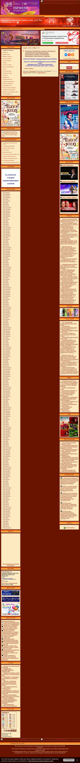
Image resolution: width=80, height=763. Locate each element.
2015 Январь (6, 294)
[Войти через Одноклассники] (72, 54)
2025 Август (6, 506)
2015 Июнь (6, 302)
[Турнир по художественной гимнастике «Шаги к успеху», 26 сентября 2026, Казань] (69, 159)
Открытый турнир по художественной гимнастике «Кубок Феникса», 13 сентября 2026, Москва (68, 230)
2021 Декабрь (6, 432)
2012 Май (5, 241)
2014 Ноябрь (6, 291)
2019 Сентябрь (7, 387)
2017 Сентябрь (7, 347)
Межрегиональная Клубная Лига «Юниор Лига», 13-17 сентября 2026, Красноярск (68, 260)
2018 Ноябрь (6, 371)
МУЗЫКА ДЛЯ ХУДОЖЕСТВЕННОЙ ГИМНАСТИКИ (7, 670)
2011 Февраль (6, 216)
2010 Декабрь (6, 212)
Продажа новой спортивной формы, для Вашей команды (68, 450)
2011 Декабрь (6, 232)
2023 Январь (6, 454)
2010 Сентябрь (7, 207)
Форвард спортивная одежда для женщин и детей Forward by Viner (11, 674)
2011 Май (5, 221)
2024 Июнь (6, 482)
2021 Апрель (6, 419)
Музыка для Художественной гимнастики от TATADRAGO (11, 624)
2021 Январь (6, 414)
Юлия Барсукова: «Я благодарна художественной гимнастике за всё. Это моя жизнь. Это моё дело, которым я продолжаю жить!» (69, 358)
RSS (78, 25)
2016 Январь (6, 314)
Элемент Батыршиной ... (69, 181)
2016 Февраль (7, 316)
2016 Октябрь (6, 329)
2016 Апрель (6, 319)
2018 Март (6, 357)
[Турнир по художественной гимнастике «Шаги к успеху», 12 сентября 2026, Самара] (11, 125)
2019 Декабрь (6, 392)
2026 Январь (6, 514)
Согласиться (68, 760)
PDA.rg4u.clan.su (70, 527)
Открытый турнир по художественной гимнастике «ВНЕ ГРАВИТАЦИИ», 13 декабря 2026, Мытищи (68, 295)
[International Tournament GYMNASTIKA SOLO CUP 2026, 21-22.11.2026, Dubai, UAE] (11, 136)
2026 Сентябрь (7, 527)
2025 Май (5, 501)
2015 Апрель (6, 299)
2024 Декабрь (6, 492)
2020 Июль (6, 404)
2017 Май (5, 341)
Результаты (6, 152)
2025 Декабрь (6, 512)
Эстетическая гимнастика (10, 162)
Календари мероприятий (10, 143)
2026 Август (6, 526)
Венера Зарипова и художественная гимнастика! (10, 639)
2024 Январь (6, 474)
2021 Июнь (6, 422)
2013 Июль (6, 264)
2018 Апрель (6, 359)
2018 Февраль (7, 356)
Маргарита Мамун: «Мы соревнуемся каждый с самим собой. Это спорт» (10, 647)
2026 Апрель (6, 519)
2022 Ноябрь (6, 451)
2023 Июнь (6, 462)
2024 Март (6, 477)
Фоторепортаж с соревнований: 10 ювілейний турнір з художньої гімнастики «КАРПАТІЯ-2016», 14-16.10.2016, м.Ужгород (68, 505)
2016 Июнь (6, 322)
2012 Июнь (6, 242)
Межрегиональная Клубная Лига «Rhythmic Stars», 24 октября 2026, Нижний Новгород (68, 255)
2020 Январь (6, 394)
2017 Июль (6, 344)
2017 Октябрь (6, 349)
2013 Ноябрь (6, 271)
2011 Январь (6, 214)
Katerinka (25, 72)
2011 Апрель (6, 219)
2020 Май (5, 401)
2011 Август (6, 226)
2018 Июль (6, 364)
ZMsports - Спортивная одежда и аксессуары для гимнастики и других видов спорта (9, 683)
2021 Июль (6, 424)
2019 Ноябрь (6, 391)
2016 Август (6, 326)
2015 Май (5, 301)
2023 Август (6, 466)
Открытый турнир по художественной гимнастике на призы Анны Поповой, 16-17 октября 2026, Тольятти (69, 283)
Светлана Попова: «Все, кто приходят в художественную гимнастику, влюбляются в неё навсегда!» (69, 364)
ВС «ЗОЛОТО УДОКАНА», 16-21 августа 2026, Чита (69, 402)
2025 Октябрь (6, 509)
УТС (4, 150)
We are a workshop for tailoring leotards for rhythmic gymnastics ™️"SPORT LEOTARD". (9, 701)
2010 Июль (6, 204)
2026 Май (5, 521)
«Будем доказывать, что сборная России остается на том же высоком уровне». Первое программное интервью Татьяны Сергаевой (69, 342)
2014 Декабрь (6, 292)
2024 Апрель (6, 479)
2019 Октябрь (6, 389)
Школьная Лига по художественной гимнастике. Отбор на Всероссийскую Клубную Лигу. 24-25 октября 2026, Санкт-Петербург (68, 249)
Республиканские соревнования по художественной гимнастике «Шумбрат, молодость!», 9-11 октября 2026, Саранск (68, 289)
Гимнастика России (8, 156)
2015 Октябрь (6, 309)
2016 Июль (6, 324)
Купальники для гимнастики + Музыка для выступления (69, 459)
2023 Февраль (7, 456)
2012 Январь (6, 234)
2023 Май (5, 461)
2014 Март (6, 277)
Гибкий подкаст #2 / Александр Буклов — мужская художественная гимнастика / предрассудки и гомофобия (10, 633)
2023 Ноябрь (6, 471)
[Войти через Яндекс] (69, 54)
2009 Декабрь (6, 194)
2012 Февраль (7, 236)
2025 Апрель (6, 499)
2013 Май (5, 261)
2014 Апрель (6, 279)
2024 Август (6, 486)
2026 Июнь (6, 522)
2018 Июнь (6, 362)
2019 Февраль (7, 376)
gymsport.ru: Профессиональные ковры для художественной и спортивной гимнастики (10, 691)
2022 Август (6, 446)
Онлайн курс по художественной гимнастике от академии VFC (69, 454)
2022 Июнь (6, 442)
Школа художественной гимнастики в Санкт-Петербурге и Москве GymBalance (10, 696)
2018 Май (5, 361)
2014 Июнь (6, 282)
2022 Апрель (6, 439)
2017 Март (6, 337)
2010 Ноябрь (6, 211)
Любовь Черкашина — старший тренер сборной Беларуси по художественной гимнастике (10, 657)
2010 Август (6, 206)
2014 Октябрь (6, 289)
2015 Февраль (7, 296)
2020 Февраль (7, 396)
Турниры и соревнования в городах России (68, 405)
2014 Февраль (7, 276)
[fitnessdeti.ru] (60, 44)
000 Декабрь (6, 192)
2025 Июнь (6, 502)
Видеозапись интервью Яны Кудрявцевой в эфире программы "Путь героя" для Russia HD (10, 652)
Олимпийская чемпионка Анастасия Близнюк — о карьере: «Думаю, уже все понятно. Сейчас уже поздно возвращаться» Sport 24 (68, 349)
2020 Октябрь (6, 409)
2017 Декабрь (6, 352)
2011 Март (6, 217)
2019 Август (6, 386)
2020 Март (6, 397)
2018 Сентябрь (7, 367)
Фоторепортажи (7, 160)
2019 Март (6, 377)
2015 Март (6, 297)
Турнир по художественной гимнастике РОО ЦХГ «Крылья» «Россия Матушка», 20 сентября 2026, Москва (69, 225)
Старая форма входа (69, 58)
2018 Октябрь (6, 369)
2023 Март (6, 457)
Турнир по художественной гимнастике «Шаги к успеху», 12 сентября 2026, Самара (69, 235)
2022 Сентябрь (7, 447)
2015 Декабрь (6, 312)
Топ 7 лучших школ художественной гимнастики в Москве (68, 324)
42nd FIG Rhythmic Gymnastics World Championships (66, 408)
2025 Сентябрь (7, 507)
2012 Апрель (6, 239)
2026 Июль (6, 524)
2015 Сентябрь (7, 307)
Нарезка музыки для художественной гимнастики (11, 621)
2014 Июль (6, 284)
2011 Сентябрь (7, 227)
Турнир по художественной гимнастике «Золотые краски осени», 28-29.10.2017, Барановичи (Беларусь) (68, 488)
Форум (9, 28)
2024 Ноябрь (6, 491)
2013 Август (6, 266)
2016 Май (5, 321)
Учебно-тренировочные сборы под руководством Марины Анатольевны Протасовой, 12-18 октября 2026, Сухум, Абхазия (68, 272)
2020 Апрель (6, 399)
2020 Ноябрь (6, 411)
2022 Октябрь (6, 449)
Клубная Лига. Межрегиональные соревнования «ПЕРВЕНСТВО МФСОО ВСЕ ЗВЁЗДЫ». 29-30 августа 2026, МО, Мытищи (68, 241)
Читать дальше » (29, 68)
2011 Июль (6, 224)
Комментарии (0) (41, 72)
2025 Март (6, 497)
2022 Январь (6, 434)
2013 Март (6, 257)
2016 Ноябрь (6, 331)
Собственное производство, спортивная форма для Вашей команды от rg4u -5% (69, 447)
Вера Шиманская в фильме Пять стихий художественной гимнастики (10, 643)
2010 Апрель (6, 201)
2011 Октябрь (6, 229)
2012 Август (6, 246)
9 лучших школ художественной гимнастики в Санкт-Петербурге (68, 328)
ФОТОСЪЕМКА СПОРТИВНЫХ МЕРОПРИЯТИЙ (69, 457)
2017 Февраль (7, 336)
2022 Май (5, 441)
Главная (3, 28)
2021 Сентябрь (7, 427)
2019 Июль (6, 384)
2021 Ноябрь (6, 431)
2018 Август (6, 366)
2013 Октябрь (6, 269)
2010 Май (5, 202)
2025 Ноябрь (6, 511)
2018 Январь (6, 354)
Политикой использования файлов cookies (41, 761)
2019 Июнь (6, 382)
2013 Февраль (7, 256)
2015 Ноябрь (6, 311)
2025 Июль (6, 504)
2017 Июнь (6, 342)
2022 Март (6, 437)
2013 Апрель (6, 259)
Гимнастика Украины (9, 158)
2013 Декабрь (6, 272)
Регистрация (14, 28)
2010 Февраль (7, 197)
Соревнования (7, 146)
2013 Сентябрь (7, 267)
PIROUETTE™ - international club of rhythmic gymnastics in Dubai (10, 678)
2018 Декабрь (6, 372)
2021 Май (5, 421)
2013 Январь (6, 254)
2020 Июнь (6, 402)
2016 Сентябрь (7, 327)
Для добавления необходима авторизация (11, 564)
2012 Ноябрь (6, 251)
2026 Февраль (7, 516)
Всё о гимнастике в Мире (10, 154)
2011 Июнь (6, 222)
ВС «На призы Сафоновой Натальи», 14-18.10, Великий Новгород (68, 385)
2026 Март (6, 517)
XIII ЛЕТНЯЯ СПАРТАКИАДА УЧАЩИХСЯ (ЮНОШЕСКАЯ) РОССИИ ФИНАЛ (69, 399)
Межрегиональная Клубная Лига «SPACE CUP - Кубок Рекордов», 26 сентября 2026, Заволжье (68, 266)
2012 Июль (6, 244)
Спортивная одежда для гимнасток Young (9, 687)
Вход (20, 28)
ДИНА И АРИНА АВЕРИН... (69, 198)
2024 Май (5, 481)
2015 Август (6, 306)
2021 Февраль (7, 416)
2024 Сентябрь (7, 487)
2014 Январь (6, 274)
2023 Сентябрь (7, 467)
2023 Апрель (6, 459)
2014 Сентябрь (7, 287)
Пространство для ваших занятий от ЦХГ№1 (68, 443)
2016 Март (6, 317)
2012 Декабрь (6, 252)
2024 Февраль (7, 476)
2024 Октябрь (6, 489)
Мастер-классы (7, 148)
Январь (35, 47)
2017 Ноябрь (6, 351)
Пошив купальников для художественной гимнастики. (68, 470)
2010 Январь (6, 196)
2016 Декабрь (6, 332)
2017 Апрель (6, 339)
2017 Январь (6, 334)
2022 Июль (6, 444)
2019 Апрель (6, 379)
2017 (30, 47)
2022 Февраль (7, 436)
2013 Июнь (6, 262)
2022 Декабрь (6, 452)
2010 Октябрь (6, 209)
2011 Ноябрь (6, 231)
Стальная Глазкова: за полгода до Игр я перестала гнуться (68, 335)
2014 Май (5, 281)
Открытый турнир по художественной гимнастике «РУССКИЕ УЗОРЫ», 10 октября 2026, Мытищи (68, 300)
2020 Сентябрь (7, 407)
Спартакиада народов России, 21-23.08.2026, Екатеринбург (67, 395)
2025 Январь (6, 494)
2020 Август (6, 406)
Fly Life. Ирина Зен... (67, 165)
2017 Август (6, 346)
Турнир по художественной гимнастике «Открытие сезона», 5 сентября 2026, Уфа (69, 278)
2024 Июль (6, 484)
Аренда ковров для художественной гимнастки (9, 705)
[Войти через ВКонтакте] (65, 54)
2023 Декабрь (6, 472)
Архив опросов (13, 583)
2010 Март (6, 199)
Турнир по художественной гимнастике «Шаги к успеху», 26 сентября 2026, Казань (69, 220)
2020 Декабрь (6, 412)
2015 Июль (6, 304)
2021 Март (6, 417)
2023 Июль (6, 464)
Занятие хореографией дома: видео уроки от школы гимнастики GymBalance (9, 628)
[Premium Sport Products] (20, 740)
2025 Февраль (7, 496)
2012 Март (6, 237)
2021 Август (6, 426)
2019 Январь (6, 374)
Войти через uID (69, 50)
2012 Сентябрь (7, 247)
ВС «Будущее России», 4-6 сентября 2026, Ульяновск (68, 391)
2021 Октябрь (6, 429)
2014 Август (6, 286)
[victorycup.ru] (69, 99)
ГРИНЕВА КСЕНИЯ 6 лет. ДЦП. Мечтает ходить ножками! (69, 381)
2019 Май (5, 381)
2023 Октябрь (6, 469)
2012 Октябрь (6, 249)
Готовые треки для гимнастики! (8, 637)
